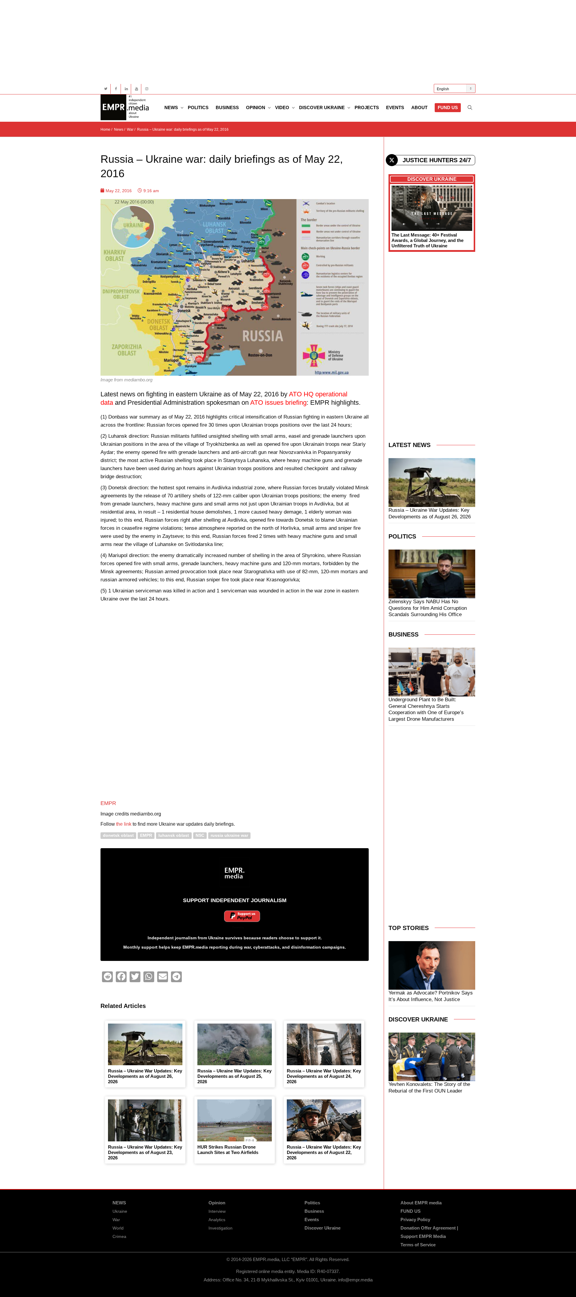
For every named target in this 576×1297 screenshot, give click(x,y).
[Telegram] (176, 976)
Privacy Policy (415, 1219)
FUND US (448, 107)
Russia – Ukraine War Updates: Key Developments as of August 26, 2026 (145, 1076)
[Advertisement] (280, 42)
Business (227, 107)
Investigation (220, 1228)
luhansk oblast (173, 835)
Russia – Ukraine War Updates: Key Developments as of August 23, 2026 (145, 1152)
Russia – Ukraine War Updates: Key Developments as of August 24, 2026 (324, 1076)
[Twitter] (106, 89)
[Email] (162, 976)
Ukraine (119, 1211)
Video (282, 107)
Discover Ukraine (322, 107)
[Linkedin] (126, 89)
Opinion (256, 107)
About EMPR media (421, 1202)
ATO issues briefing (278, 402)
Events (395, 107)
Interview (217, 1211)
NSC (200, 835)
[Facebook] (116, 89)
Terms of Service (418, 1244)
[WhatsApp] (148, 976)
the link (123, 824)
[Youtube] (136, 89)
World (118, 1228)
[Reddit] (107, 976)
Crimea (119, 1236)
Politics (198, 107)
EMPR (108, 803)
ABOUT (419, 107)
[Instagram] (147, 89)
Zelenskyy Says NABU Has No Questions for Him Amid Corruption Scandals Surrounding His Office (427, 608)
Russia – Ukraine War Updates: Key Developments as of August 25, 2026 (234, 1076)
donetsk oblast (118, 835)
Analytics (216, 1219)
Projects (367, 107)
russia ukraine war (229, 835)
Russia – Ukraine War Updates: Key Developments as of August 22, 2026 (324, 1152)
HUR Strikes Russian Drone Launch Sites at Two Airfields (227, 1149)
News (171, 107)
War (116, 1219)
